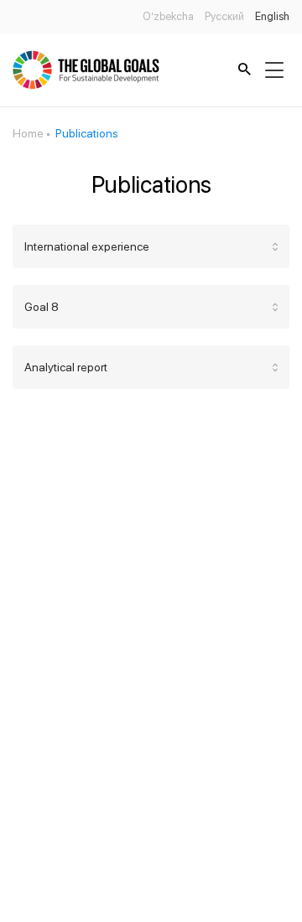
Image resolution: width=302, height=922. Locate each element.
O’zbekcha (168, 16)
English (272, 16)
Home (28, 133)
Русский (224, 16)
